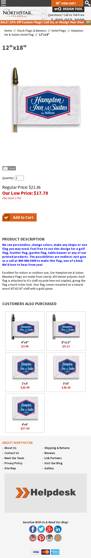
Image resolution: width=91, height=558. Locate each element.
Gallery (49, 468)
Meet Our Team (14, 458)
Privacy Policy (13, 463)
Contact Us (11, 453)
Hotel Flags (58, 31)
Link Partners (53, 458)
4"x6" (25, 342)
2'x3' (25, 383)
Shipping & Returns (57, 448)
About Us (10, 448)
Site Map (10, 468)
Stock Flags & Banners (32, 31)
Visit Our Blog (53, 463)
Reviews (49, 453)
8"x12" (66, 342)
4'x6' (25, 424)
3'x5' (66, 383)
